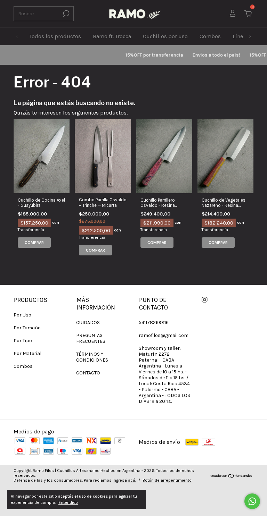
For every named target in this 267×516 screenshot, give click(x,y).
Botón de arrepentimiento (167, 480)
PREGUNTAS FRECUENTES (90, 338)
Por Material (27, 353)
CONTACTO (88, 373)
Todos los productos (55, 36)
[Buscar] (65, 13)
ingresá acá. (124, 480)
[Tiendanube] (231, 476)
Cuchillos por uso (165, 36)
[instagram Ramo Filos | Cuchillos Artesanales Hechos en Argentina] (204, 299)
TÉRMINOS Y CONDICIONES (92, 357)
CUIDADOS (88, 322)
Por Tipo (23, 341)
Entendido (68, 502)
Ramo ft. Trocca (112, 36)
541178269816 (154, 322)
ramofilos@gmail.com (163, 335)
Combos (210, 36)
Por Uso (22, 315)
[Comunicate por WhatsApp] (252, 501)
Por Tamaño (27, 328)
